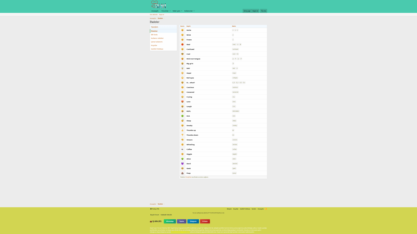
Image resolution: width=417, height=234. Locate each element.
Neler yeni (176, 11)
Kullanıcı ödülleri (157, 38)
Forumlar (165, 11)
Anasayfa (154, 11)
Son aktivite (153, 14)
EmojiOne (188, 177)
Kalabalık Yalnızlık (166, 215)
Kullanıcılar (188, 11)
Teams (181, 221)
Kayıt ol (161, 14)
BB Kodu (154, 34)
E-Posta (205, 221)
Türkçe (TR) (155, 209)
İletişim (229, 209)
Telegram (193, 221)
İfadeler (154, 31)
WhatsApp (170, 221)
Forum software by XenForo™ (208, 213)
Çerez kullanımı (157, 42)
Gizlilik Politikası (157, 49)
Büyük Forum (154, 215)
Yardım (254, 209)
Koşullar (154, 45)
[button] (170, 11)
